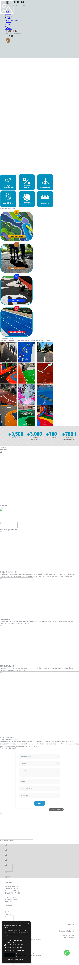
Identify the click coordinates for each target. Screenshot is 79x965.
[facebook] (6, 31)
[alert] (16, 942)
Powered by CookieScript (16, 961)
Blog (72, 933)
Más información (8, 938)
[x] (13, 31)
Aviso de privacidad (12, 910)
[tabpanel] (39, 890)
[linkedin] (16, 31)
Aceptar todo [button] (9, 955)
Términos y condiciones (13, 908)
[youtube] (9, 31)
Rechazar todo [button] (22, 955)
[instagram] (9, 36)
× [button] (28, 923)
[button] (16, 959)
